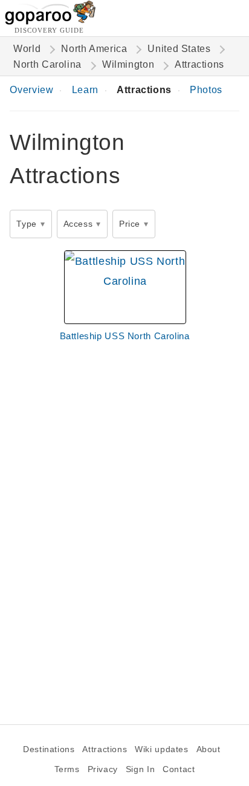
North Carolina (47, 64)
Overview (31, 90)
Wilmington (128, 64)
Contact (179, 769)
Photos (206, 90)
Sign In (140, 769)
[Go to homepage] (50, 21)
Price (129, 224)
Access (78, 224)
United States (178, 49)
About (208, 749)
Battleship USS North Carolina (125, 336)
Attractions (144, 90)
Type (26, 224)
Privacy (103, 769)
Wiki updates (161, 749)
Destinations (48, 749)
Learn (85, 90)
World (26, 49)
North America (94, 49)
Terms (67, 769)
